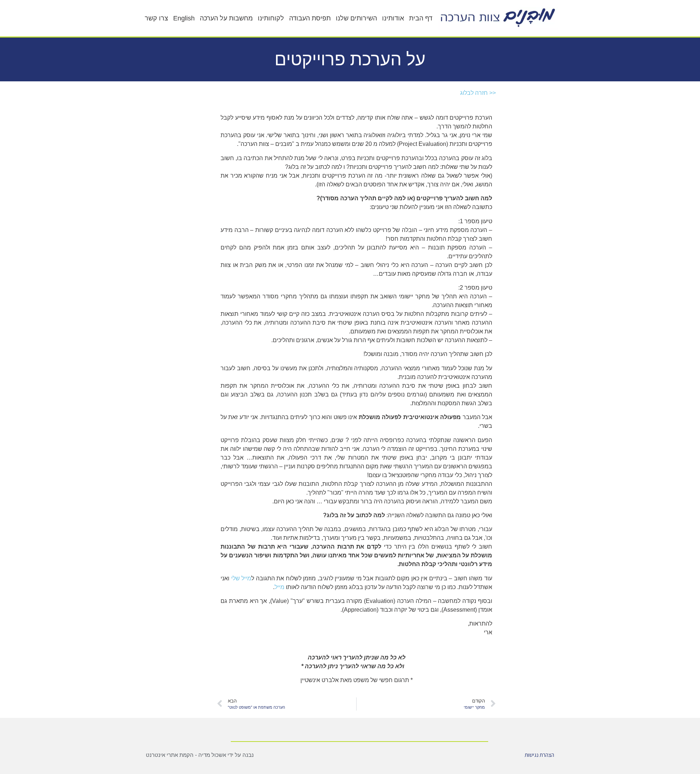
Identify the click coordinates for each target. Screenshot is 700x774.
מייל (279, 587)
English (184, 18)
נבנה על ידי (240, 755)
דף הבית (420, 18)
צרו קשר (156, 18)
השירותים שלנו (356, 18)
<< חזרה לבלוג (478, 93)
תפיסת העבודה (310, 18)
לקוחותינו (271, 18)
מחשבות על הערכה (226, 18)
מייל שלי (240, 578)
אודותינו (393, 18)
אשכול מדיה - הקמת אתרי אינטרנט (186, 755)
